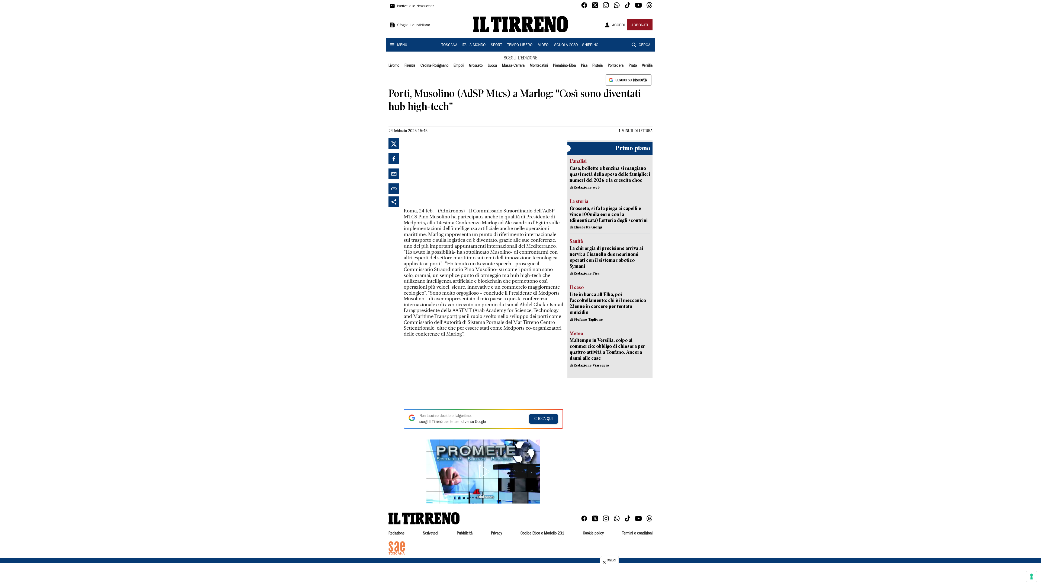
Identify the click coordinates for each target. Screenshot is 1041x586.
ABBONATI (639, 25)
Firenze (409, 66)
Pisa (584, 66)
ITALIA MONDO (474, 45)
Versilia (647, 66)
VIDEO (543, 45)
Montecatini (539, 66)
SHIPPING (590, 45)
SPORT (496, 45)
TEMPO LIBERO (519, 45)
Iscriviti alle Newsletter (415, 6)
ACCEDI (618, 25)
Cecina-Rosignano (434, 66)
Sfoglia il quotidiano (413, 25)
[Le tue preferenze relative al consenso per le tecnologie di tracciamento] (1031, 576)
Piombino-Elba (564, 66)
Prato (633, 66)
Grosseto (476, 66)
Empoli (459, 66)
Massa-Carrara (513, 66)
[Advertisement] (444, 172)
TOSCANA (449, 45)
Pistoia (597, 66)
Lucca (492, 66)
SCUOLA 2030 (566, 45)
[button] (483, 471)
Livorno (393, 66)
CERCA (644, 45)
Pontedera (616, 66)
